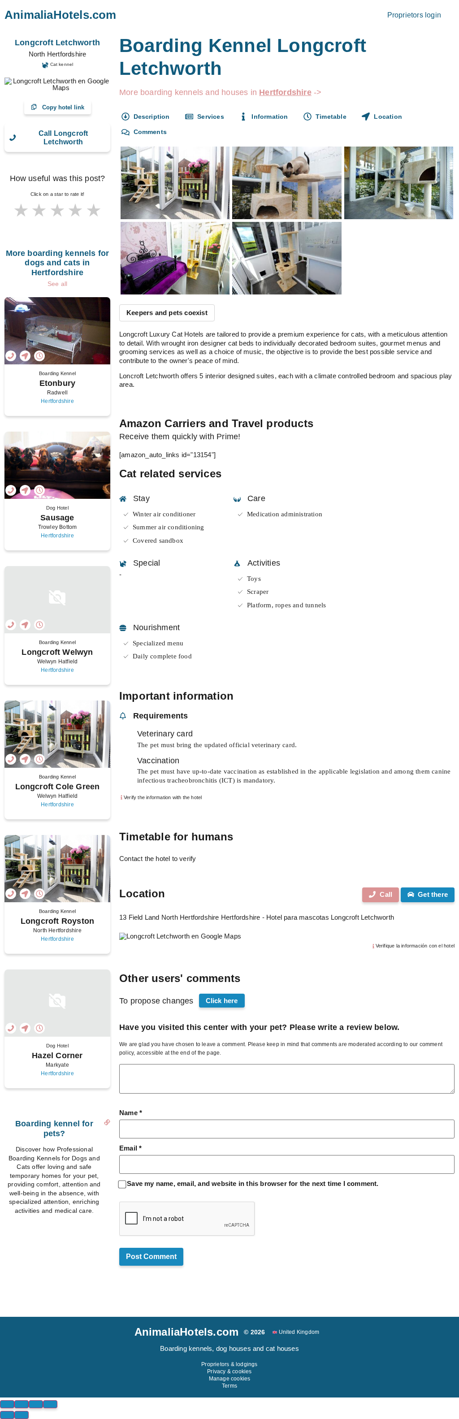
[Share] (21, 1404)
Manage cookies (230, 1379)
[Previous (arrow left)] (7, 1415)
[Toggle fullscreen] (36, 1404)
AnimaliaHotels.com (60, 15)
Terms (229, 1386)
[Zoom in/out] (50, 1404)
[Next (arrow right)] (21, 1415)
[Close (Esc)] (7, 1404)
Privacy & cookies (229, 1371)
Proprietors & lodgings (229, 1364)
